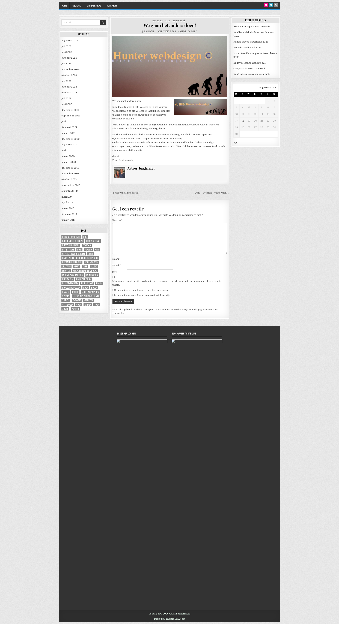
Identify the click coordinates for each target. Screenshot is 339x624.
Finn (97, 249)
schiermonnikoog (90, 292)
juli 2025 (66, 63)
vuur (78, 304)
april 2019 (67, 202)
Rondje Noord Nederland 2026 (250, 41)
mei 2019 (66, 196)
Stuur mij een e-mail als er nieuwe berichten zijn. (143, 295)
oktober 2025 (69, 57)
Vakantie (77, 300)
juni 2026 (66, 52)
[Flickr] (266, 5)
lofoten (66, 270)
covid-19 (87, 245)
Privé (182, 20)
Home (64, 5)
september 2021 (70, 115)
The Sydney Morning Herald (86, 296)
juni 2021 (66, 121)
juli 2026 (66, 46)
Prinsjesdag (87, 283)
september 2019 (70, 185)
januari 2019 (68, 220)
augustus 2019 (69, 191)
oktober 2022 (69, 92)
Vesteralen (67, 304)
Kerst (76, 266)
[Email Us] (271, 5)
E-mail (116, 265)
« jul (235, 142)
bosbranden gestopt (72, 241)
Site (114, 271)
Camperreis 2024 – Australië (249, 68)
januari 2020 (68, 162)
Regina (99, 283)
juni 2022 (66, 104)
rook (85, 287)
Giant (90, 253)
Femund (88, 249)
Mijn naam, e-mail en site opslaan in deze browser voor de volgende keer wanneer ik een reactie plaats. (167, 283)
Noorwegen (112, 5)
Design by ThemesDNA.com (169, 619)
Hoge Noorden (91, 262)
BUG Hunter (161, 20)
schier (75, 292)
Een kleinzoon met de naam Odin (251, 74)
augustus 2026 (69, 40)
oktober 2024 (69, 75)
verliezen (88, 300)
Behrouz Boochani (71, 237)
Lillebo (94, 266)
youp (96, 304)
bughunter (149, 31)
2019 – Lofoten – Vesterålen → (212, 192)
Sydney (65, 296)
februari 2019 (69, 214)
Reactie (117, 220)
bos (85, 237)
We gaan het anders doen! (170, 25)
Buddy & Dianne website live (249, 63)
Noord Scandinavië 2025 (247, 47)
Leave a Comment (189, 31)
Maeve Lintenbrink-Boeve (85, 270)
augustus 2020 (69, 144)
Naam (116, 259)
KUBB (85, 266)
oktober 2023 (69, 86)
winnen (87, 304)
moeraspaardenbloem (72, 275)
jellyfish (66, 266)
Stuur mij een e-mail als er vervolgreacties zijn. (142, 290)
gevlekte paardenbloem (73, 253)
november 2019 (70, 173)
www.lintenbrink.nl (179, 614)
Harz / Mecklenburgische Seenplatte (80, 258)
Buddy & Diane (93, 241)
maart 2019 (67, 208)
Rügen (94, 287)
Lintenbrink (173, 20)
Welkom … (76, 5)
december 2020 (70, 139)
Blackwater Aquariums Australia (251, 26)
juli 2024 (66, 81)
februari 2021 (69, 127)
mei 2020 (66, 150)
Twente (65, 300)
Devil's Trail (68, 249)
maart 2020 (68, 156)
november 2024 (70, 69)
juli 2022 (66, 98)
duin (79, 249)
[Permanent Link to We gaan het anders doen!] (169, 66)
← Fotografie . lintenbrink (124, 192)
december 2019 (70, 168)
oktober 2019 (69, 179)
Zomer (65, 309)
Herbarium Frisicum (72, 262)
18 (243, 120)
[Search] (276, 5)
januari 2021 (68, 133)
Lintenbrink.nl (94, 5)
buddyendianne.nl (70, 245)
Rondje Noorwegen (71, 287)
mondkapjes (92, 275)
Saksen (65, 292)
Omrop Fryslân (83, 279)
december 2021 (70, 110)
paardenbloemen (70, 283)
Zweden (75, 309)
